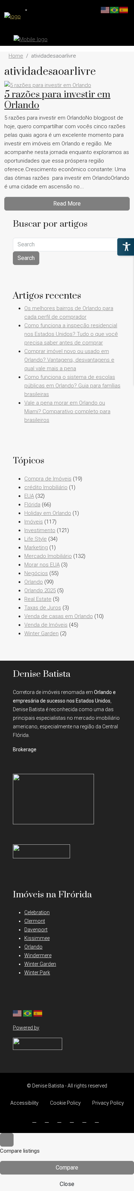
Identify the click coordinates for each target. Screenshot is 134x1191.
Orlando (33, 582)
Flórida (32, 504)
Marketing (36, 547)
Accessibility (24, 1103)
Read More (67, 203)
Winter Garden (41, 633)
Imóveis (33, 522)
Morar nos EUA (42, 564)
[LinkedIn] (61, 1120)
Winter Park (37, 972)
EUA (29, 496)
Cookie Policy (65, 1103)
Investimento (39, 530)
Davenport (36, 929)
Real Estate (37, 599)
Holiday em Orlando (47, 513)
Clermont (34, 921)
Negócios (36, 573)
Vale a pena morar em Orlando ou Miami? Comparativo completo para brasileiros (67, 411)
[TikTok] (98, 1120)
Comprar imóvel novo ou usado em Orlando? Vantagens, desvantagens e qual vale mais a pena (69, 360)
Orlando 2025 (40, 590)
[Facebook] (36, 1120)
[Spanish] (38, 1013)
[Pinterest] (86, 1120)
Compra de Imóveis (47, 479)
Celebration (37, 912)
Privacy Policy (108, 1103)
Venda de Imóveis (46, 625)
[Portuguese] (28, 1013)
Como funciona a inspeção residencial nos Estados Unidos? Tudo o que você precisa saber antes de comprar (71, 334)
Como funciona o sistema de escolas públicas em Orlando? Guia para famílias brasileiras (72, 385)
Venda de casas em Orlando (58, 616)
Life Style (35, 539)
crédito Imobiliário (46, 487)
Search (26, 258)
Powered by (26, 1028)
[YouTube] (73, 1120)
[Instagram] (48, 1120)
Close (67, 1184)
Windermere (37, 955)
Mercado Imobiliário (48, 556)
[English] (17, 1013)
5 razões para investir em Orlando (57, 100)
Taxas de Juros (42, 607)
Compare (67, 1167)
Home (16, 56)
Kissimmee (37, 938)
